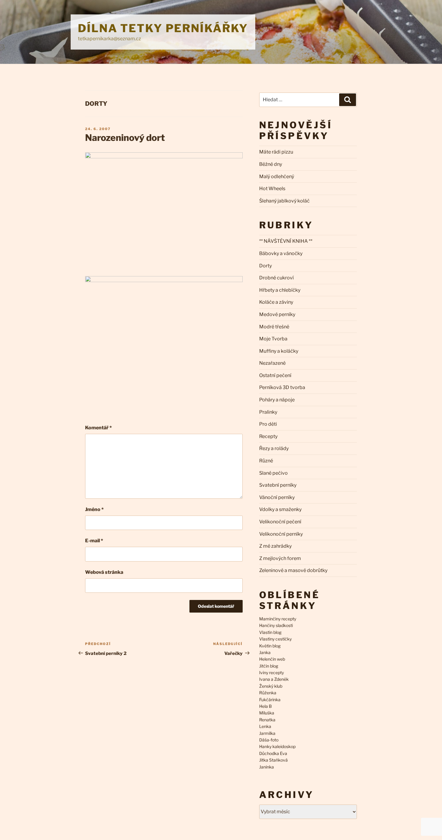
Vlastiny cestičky (275, 638)
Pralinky (268, 412)
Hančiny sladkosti (276, 625)
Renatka (267, 719)
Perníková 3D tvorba (282, 387)
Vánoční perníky (277, 497)
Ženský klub (270, 686)
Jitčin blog (268, 665)
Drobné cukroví (276, 278)
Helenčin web (272, 659)
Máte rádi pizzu (276, 152)
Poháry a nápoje (277, 400)
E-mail (94, 540)
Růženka (267, 692)
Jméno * (94, 509)
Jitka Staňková (273, 759)
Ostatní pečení (275, 375)
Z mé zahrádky (275, 546)
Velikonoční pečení (280, 522)
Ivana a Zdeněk (274, 679)
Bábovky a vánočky (280, 253)
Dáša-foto (268, 739)
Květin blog (270, 645)
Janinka (266, 766)
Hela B (265, 706)
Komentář (98, 428)
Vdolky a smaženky (280, 509)
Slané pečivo (273, 473)
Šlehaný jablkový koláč (284, 201)
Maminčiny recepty (277, 618)
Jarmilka (267, 733)
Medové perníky (277, 314)
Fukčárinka (270, 699)
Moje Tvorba (273, 339)
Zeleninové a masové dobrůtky (293, 570)
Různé (266, 461)
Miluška (266, 712)
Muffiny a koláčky (278, 351)
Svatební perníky (277, 485)
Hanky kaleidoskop (277, 746)
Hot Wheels (272, 188)
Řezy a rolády (274, 448)
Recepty (268, 436)
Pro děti (268, 424)
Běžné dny (270, 164)
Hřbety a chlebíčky (279, 290)
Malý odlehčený (276, 176)
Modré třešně (274, 327)
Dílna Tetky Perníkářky (163, 28)
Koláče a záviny (276, 302)
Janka (265, 652)
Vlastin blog (270, 632)
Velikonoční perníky (281, 534)
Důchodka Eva (273, 753)
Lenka (265, 726)
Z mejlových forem (280, 558)
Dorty (96, 103)
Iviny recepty (271, 672)
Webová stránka (104, 572)
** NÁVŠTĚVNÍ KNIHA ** (285, 241)
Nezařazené (272, 363)
